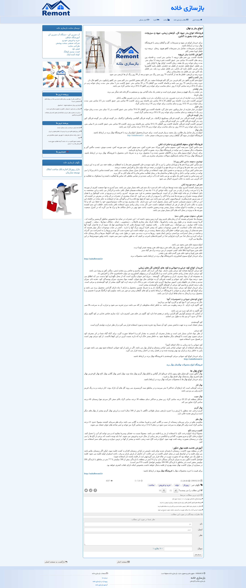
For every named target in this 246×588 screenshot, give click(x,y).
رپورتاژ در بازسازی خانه (100, 581)
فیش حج (76, 49)
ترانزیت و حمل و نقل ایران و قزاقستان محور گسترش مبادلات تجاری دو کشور (63, 113)
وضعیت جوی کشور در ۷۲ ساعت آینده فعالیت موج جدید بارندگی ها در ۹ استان (64, 142)
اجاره (155, 19)
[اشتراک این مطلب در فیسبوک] (95, 490)
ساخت (165, 19)
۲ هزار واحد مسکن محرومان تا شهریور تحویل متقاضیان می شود (64, 136)
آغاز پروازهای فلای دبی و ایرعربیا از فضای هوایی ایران (65, 131)
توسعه (76, 172)
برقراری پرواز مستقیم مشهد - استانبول (69, 105)
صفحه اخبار (122, 562)
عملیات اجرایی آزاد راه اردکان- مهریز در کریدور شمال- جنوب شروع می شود (180, 510)
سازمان (69, 172)
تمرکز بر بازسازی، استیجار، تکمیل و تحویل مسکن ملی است (63, 108)
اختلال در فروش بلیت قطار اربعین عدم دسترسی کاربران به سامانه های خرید (180, 506)
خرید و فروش (165, 485)
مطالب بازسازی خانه (180, 19)
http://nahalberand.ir (135, 135)
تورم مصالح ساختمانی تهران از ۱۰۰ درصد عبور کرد (187, 498)
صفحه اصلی (196, 19)
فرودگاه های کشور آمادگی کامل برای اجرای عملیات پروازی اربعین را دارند (181, 502)
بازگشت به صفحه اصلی (55, 562)
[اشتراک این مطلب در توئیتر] (86, 490)
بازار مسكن (143, 19)
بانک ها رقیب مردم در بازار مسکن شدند (69, 127)
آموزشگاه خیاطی (72, 37)
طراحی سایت (74, 46)
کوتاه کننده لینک (73, 54)
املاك (48, 169)
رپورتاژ (186, 485)
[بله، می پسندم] (176, 490)
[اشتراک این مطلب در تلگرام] (91, 490)
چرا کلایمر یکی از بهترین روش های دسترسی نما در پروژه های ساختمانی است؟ (63, 100)
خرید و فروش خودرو (71, 40)
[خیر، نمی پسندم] (164, 490)
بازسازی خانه (187, 8)
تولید (177, 485)
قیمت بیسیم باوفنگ (72, 52)
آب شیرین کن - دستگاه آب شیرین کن (64, 35)
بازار (77, 169)
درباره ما (104, 577)
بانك (60, 169)
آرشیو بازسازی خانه (101, 584)
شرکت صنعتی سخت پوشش (68, 43)
